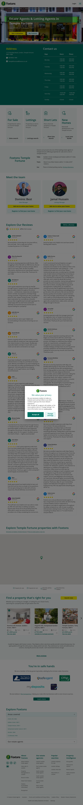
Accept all (35, 415)
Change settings (50, 414)
